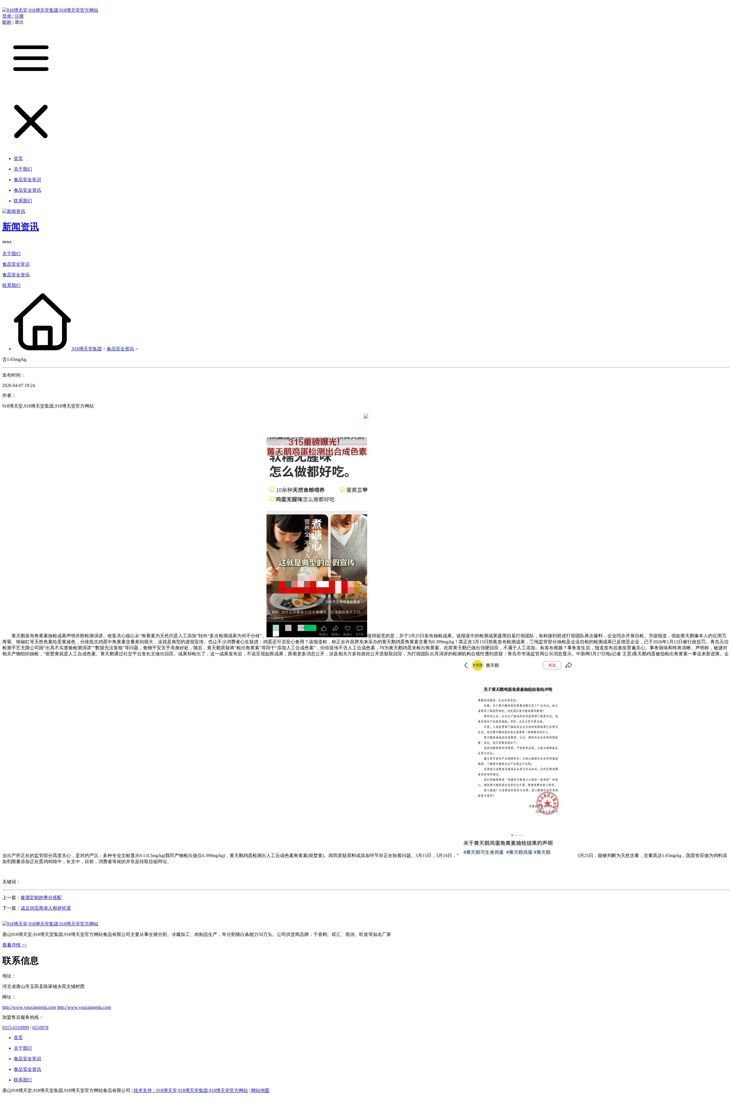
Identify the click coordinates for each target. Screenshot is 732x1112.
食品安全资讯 (16, 274)
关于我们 (11, 253)
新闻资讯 (20, 226)
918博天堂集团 (87, 348)
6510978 (40, 1027)
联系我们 (11, 285)
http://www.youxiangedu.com (29, 1007)
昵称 (6, 22)
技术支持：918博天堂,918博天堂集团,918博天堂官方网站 (191, 1090)
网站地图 (260, 1090)
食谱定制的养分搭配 (41, 897)
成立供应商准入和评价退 (46, 908)
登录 (7, 16)
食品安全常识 (16, 264)
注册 (19, 16)
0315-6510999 (15, 1027)
